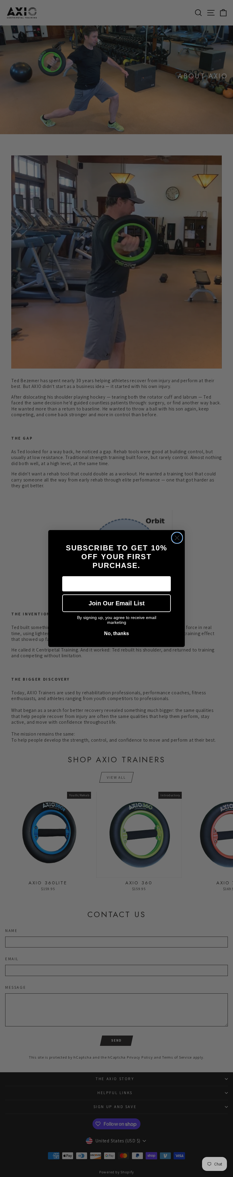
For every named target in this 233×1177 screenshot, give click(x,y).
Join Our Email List (117, 603)
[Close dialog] (177, 537)
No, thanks (116, 633)
